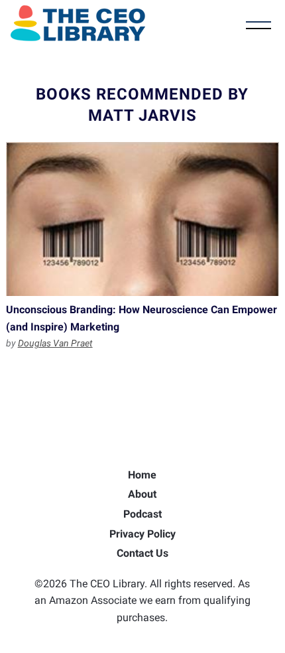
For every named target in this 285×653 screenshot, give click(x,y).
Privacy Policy (142, 534)
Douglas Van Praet (55, 343)
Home (142, 475)
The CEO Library (78, 23)
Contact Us (142, 553)
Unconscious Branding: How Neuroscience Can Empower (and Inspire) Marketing (143, 219)
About (142, 494)
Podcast (142, 514)
